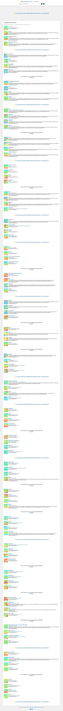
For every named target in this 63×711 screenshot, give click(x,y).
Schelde (10, 288)
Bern (9, 108)
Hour (17, 554)
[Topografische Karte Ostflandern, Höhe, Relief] (6, 171)
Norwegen (10, 283)
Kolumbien (10, 305)
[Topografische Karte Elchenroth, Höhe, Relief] (6, 182)
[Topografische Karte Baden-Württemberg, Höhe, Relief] (6, 43)
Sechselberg (10, 369)
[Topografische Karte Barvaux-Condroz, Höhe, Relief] (6, 560)
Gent (16, 463)
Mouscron (10, 684)
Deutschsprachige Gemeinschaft (15, 273)
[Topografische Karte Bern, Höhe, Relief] (6, 110)
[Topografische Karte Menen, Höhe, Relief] (6, 415)
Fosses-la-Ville (18, 419)
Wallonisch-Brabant (12, 152)
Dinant (15, 554)
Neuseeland (10, 310)
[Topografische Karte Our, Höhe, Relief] (6, 280)
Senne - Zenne (11, 234)
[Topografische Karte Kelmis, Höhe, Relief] (6, 393)
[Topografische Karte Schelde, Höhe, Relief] (6, 290)
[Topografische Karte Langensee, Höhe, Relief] (6, 116)
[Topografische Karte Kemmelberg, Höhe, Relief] (6, 577)
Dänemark (10, 69)
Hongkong (10, 219)
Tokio (11, 60)
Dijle (9, 246)
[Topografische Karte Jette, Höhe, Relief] (6, 642)
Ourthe (9, 521)
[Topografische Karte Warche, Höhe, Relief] (6, 496)
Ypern (16, 532)
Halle (23, 544)
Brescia (16, 126)
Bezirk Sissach (20, 387)
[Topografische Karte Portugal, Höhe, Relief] (6, 356)
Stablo (18, 316)
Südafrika (10, 300)
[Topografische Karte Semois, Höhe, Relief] (6, 518)
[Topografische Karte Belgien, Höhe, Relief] (6, 93)
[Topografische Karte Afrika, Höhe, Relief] (6, 334)
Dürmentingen (11, 364)
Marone (18, 126)
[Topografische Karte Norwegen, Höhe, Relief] (6, 285)
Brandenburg (11, 64)
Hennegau (12, 586)
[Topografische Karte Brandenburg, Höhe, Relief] (6, 66)
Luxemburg (13, 517)
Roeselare (10, 667)
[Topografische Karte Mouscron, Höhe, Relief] (6, 686)
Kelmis (9, 391)
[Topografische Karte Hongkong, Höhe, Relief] (6, 221)
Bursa (9, 359)
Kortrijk (17, 414)
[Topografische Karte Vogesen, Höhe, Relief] (6, 98)
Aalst (16, 505)
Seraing (10, 689)
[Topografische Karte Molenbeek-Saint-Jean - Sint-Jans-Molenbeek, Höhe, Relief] (6, 626)
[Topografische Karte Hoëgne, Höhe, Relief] (6, 491)
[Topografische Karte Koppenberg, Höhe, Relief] (6, 572)
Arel (9, 607)
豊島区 (9, 59)
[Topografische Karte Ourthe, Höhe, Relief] (6, 523)
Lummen (18, 473)
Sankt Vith (18, 328)
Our (9, 278)
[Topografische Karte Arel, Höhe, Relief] (6, 609)
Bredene (10, 396)
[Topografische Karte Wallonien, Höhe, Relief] (6, 204)
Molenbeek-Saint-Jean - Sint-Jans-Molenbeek (17, 624)
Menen (9, 413)
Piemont (12, 115)
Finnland (10, 229)
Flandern (12, 262)
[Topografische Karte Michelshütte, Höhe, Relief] (6, 604)
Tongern (15, 441)
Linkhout (10, 472)
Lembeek (25, 544)
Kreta (9, 86)
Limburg (12, 252)
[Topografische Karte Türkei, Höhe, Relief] (6, 139)
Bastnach (16, 598)
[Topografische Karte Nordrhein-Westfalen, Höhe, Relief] (6, 38)
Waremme (15, 500)
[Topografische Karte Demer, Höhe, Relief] (6, 253)
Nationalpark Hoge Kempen (13, 440)
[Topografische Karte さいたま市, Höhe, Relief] (6, 28)
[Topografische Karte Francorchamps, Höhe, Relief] (6, 317)
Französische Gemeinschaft (14, 256)
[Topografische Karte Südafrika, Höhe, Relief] (6, 302)
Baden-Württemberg (12, 41)
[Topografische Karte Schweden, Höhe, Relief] (6, 56)
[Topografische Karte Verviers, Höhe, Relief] (6, 681)
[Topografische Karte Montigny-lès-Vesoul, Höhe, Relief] (6, 382)
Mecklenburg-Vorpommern (13, 81)
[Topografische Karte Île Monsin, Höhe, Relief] (6, 447)
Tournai (9, 694)
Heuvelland (10, 531)
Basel (9, 191)
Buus (9, 386)
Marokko (10, 142)
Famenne (10, 553)
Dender (9, 504)
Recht (9, 327)
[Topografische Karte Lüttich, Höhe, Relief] (6, 177)
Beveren (10, 662)
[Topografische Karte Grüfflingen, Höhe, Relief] (6, 410)
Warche (9, 494)
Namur (12, 419)
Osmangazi (12, 360)
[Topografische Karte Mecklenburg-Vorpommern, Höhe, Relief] (6, 83)
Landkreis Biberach (22, 365)
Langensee (10, 114)
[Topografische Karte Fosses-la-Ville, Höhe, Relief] (6, 425)
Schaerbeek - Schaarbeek (13, 635)
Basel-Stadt (13, 192)
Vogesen (10, 96)
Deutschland (10, 37)
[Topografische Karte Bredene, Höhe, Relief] (6, 398)
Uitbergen (24, 468)
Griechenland (10, 87)
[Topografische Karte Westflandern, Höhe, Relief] (6, 149)
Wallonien (10, 202)
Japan (9, 27)
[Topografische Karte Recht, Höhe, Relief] (6, 329)
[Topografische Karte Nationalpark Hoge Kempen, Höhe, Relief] (6, 442)
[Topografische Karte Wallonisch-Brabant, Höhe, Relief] (6, 154)
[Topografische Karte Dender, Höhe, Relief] (6, 506)
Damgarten (10, 207)
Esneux (18, 522)
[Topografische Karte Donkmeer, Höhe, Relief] (6, 469)
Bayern (14, 225)
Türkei (9, 137)
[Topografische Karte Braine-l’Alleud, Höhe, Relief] (6, 654)
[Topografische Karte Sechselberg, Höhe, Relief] (6, 371)
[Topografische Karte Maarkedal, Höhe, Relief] (6, 550)
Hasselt (15, 473)
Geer (9, 499)
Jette (9, 640)
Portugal (10, 354)
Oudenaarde (17, 549)
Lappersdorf (24, 225)
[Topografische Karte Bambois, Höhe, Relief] (6, 420)
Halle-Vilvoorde (19, 544)
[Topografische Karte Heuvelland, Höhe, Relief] (6, 533)
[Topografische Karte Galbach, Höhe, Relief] (6, 479)
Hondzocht (10, 543)
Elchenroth (10, 180)
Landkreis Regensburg (19, 225)
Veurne (17, 527)
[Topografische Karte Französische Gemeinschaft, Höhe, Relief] (6, 258)
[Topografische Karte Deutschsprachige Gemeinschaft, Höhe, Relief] (6, 275)
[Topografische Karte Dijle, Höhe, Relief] (6, 248)
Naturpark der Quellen (12, 435)
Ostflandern (10, 170)
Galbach (10, 477)
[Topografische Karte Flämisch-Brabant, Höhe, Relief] (6, 166)
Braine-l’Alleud (11, 652)
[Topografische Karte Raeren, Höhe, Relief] (6, 344)
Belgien (9, 91)
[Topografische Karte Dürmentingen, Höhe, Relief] (6, 366)
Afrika (9, 332)
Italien (9, 115)
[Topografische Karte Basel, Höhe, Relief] (6, 193)
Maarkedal (10, 548)
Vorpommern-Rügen (24, 208)
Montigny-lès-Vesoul (12, 380)
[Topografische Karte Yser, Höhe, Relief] (6, 528)
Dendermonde (17, 468)
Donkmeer (10, 467)
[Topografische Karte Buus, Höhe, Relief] (6, 388)
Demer (9, 251)
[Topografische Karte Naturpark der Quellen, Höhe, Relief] (6, 437)
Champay (20, 522)
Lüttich (9, 175)
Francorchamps (11, 315)
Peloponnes (10, 119)
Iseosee (9, 125)
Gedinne (17, 581)
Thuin (16, 586)
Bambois (10, 418)
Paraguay (10, 337)
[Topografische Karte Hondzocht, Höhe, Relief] (6, 545)
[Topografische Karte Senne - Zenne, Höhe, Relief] (6, 236)
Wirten (16, 517)
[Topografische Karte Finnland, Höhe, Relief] (6, 231)
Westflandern (11, 147)
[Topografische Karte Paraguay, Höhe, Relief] (6, 339)
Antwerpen (12, 451)
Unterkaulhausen (11, 224)
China (9, 220)
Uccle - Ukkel (11, 613)
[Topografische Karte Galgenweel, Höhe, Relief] (6, 452)
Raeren (9, 342)
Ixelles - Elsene (11, 630)
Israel (9, 197)
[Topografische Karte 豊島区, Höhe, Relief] (6, 61)
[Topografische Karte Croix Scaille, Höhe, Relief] (6, 582)
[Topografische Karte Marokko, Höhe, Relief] (6, 144)
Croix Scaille (10, 580)
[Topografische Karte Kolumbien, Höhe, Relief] (6, 307)
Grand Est (13, 97)
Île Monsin (10, 445)
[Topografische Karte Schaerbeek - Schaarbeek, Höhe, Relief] (6, 637)
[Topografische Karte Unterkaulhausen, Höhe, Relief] (6, 226)
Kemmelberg (10, 575)
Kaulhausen (28, 225)
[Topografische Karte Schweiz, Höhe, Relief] (6, 33)
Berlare (21, 468)
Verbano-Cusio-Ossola (17, 115)
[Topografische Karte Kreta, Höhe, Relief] (6, 88)
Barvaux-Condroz (12, 558)
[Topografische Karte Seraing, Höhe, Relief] (6, 691)
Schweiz (10, 31)
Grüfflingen (10, 408)
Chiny (18, 517)
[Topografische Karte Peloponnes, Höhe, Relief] (6, 121)
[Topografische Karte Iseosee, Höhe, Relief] (6, 127)
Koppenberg (10, 570)
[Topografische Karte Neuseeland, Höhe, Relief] (6, 312)
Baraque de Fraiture (12, 597)
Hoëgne (9, 489)
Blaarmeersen (11, 462)
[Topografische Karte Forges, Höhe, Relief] (6, 587)
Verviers (15, 316)
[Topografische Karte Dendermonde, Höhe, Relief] (6, 659)
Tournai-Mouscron (17, 685)
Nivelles (19, 653)
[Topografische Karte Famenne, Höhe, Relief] (6, 555)
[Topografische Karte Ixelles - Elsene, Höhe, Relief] (6, 632)
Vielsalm (20, 598)
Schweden (10, 54)
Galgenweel (10, 450)
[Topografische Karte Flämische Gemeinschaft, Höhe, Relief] (6, 263)
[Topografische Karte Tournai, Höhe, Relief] (6, 696)
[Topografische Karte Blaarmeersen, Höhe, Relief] (6, 464)
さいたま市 (10, 26)
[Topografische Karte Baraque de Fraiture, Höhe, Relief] (6, 599)
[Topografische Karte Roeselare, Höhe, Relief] (6, 669)
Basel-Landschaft (14, 387)
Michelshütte (11, 602)
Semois (9, 516)
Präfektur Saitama (13, 27)
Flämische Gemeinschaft (13, 261)
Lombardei (12, 126)
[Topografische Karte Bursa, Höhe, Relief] (6, 361)
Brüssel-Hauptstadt (14, 614)
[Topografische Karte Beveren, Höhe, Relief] (6, 664)
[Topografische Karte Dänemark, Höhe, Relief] (6, 71)
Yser (9, 526)
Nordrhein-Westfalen (12, 36)
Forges (9, 585)
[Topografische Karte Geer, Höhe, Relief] (6, 501)
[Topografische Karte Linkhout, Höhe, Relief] (6, 474)
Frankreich (10, 97)
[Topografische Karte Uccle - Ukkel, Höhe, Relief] (6, 615)
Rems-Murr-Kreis (21, 370)
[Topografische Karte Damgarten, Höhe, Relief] (6, 209)
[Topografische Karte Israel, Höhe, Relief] (6, 199)
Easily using (32, 13)
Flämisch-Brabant (12, 164)
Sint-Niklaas (17, 663)
